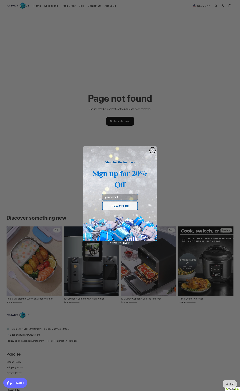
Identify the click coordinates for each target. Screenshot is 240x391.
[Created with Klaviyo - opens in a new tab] (120, 243)
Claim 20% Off (120, 206)
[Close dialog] (152, 150)
